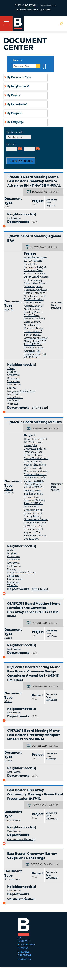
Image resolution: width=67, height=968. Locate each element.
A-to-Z (44, 66)
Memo (8, 638)
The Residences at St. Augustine (33, 347)
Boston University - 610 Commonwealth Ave (36, 286)
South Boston (15, 397)
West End (12, 404)
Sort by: (18, 60)
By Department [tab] (17, 104)
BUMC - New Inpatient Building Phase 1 (34, 309)
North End (13, 394)
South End (13, 400)
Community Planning (21, 839)
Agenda (8, 309)
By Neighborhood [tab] (18, 86)
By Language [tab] (15, 122)
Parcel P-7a (30, 344)
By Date (11, 144)
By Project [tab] (13, 95)
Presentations (12, 820)
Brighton (12, 372)
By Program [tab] (14, 113)
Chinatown (13, 375)
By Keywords (14, 132)
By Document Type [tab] (19, 77)
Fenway (11, 388)
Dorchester (13, 378)
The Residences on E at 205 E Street (35, 354)
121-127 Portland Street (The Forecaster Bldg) (33, 264)
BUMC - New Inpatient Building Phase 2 (34, 318)
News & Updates (23, 950)
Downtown (13, 381)
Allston (11, 368)
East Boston (14, 218)
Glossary (24, 959)
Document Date (22, 66)
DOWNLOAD (39, 192)
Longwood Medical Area (21, 391)
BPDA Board (40, 407)
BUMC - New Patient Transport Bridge (34, 325)
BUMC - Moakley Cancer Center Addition (34, 302)
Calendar (25, 955)
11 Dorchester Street (35, 257)
